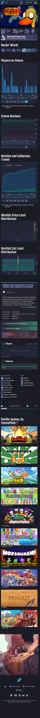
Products (26, 380)
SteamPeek (7, 385)
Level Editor (29, 287)
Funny (12, 285)
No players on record (19, 351)
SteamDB (7, 378)
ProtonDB (7, 383)
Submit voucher (29, 385)
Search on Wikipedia (10, 394)
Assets (26, 378)
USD (29, 686)
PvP (26, 285)
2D (24, 287)
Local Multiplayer (20, 285)
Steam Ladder (8, 387)
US (15, 686)
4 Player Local (19, 287)
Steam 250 (7, 390)
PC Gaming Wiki (9, 380)
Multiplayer (6, 285)
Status (20, 690)
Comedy (30, 285)
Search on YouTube (10, 397)
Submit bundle (28, 383)
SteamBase (7, 392)
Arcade (12, 287)
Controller (6, 287)
